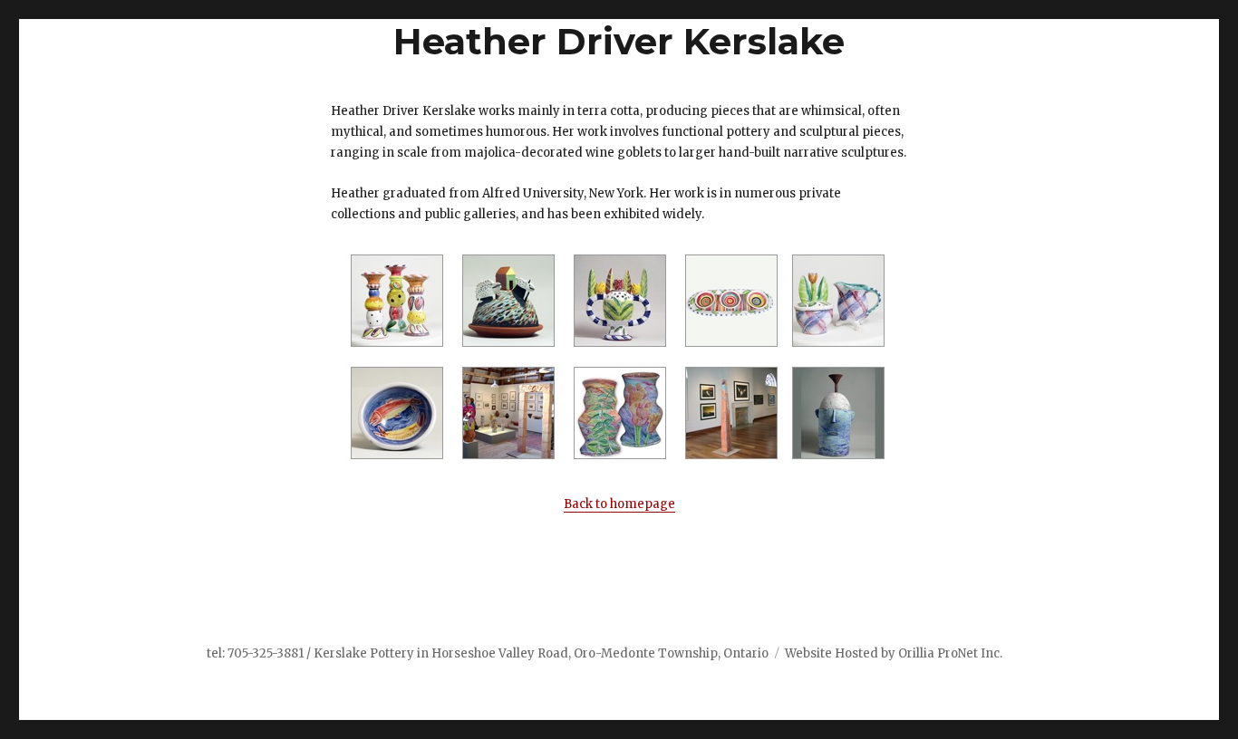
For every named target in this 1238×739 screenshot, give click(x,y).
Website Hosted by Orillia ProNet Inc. (893, 653)
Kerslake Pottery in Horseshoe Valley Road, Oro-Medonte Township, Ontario (541, 653)
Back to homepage (619, 504)
